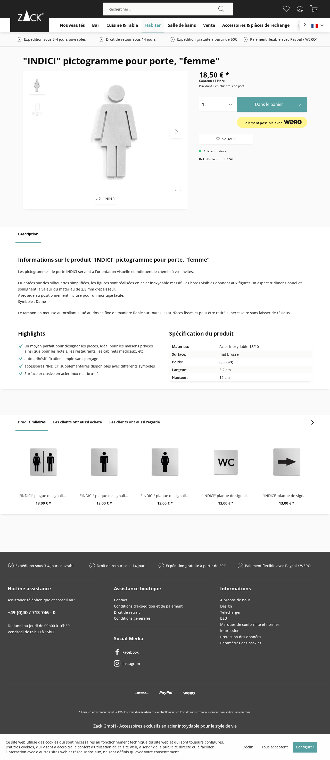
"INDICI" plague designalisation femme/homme (44, 495)
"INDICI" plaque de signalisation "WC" (227, 495)
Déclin (248, 747)
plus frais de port (231, 86)
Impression (230, 630)
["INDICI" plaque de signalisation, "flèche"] (286, 462)
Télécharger (230, 612)
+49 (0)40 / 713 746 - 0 (31, 612)
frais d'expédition (139, 712)
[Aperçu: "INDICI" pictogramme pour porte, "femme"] (37, 85)
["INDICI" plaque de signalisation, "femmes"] (165, 462)
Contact (120, 599)
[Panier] (314, 9)
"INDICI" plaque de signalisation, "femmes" (166, 495)
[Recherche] (221, 9)
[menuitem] (168, 9)
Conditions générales (132, 618)
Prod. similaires (32, 422)
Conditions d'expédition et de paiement (148, 606)
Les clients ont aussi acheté (77, 422)
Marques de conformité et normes (249, 624)
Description (28, 234)
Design (226, 606)
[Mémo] (286, 9)
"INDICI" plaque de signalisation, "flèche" (288, 495)
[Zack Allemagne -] (29, 16)
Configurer (305, 747)
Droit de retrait (127, 612)
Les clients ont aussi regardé (134, 422)
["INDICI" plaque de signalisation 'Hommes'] (104, 462)
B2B (223, 618)
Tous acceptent (274, 747)
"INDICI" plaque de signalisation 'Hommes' (105, 495)
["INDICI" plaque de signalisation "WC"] (225, 462)
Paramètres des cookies (240, 643)
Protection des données (240, 636)
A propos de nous (235, 599)
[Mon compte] (300, 9)
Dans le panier (269, 104)
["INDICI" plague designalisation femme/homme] (43, 462)
